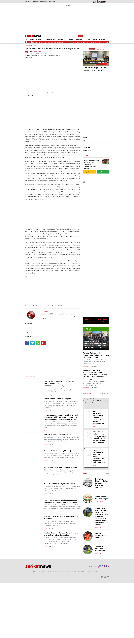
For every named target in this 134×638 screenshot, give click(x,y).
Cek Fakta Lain (103, 172)
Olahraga (79, 39)
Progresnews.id (43, 1)
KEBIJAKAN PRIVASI (71, 563)
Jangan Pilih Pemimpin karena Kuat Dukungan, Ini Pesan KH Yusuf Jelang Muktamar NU (99, 319)
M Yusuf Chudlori (99, 441)
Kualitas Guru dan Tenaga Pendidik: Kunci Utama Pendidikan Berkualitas (61, 534)
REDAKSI (42, 563)
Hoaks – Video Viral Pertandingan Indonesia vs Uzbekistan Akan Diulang (91, 164)
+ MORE (107, 375)
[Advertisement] (67, 19)
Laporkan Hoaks (89, 172)
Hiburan (70, 39)
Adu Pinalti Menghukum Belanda (57, 434)
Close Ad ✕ (67, 5)
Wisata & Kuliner (49, 39)
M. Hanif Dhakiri (99, 391)
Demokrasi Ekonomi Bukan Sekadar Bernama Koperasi (59, 382)
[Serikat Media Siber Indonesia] (103, 558)
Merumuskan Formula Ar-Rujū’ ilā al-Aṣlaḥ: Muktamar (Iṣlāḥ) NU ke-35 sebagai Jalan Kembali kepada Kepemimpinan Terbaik (61, 417)
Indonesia (87, 150)
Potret (88, 39)
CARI (80, 36)
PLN (85, 138)
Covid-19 (86, 144)
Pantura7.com (51, 1)
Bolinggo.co (35, 1)
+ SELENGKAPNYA (104, 295)
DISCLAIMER (96, 563)
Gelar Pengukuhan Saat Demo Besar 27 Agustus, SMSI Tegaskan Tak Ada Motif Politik (99, 358)
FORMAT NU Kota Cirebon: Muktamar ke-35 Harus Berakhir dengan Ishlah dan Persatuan (99, 338)
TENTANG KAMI (34, 563)
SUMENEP (87, 147)
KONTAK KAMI (50, 563)
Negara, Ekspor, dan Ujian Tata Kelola (59, 484)
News (32, 39)
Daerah (38, 39)
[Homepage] (27, 39)
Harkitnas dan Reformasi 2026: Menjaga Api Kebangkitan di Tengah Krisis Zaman (60, 501)
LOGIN (107, 36)
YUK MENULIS (60, 563)
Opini (95, 39)
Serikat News (38, 51)
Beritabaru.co (28, 1)
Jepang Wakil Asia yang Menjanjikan (59, 451)
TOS (102, 563)
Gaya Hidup (61, 39)
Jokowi (86, 141)
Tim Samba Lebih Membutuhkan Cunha (60, 467)
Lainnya (102, 39)
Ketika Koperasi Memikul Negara (57, 399)
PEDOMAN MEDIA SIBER (84, 563)
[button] (84, 60)
